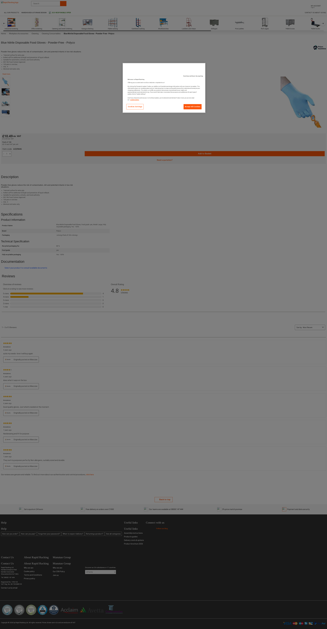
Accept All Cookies (192, 107)
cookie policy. (134, 100)
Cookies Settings (135, 107)
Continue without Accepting (193, 76)
